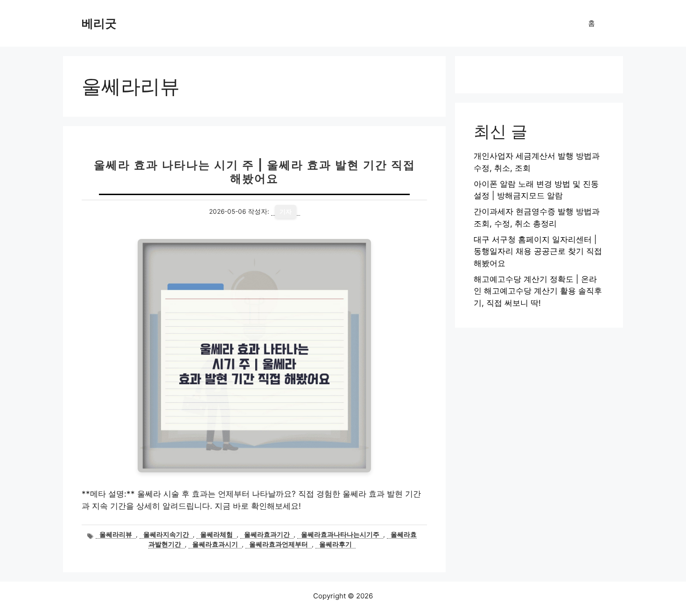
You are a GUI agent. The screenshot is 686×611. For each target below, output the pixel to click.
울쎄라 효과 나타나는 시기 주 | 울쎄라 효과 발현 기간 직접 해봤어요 (254, 171)
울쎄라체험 (216, 534)
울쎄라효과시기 (215, 544)
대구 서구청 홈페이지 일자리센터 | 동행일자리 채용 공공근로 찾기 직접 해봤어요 (538, 251)
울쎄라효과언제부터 (278, 544)
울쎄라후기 (335, 544)
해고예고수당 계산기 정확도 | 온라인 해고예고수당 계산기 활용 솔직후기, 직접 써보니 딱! (538, 291)
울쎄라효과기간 (267, 534)
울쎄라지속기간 (166, 534)
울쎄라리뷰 (115, 534)
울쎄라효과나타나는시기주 (340, 534)
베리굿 (99, 23)
